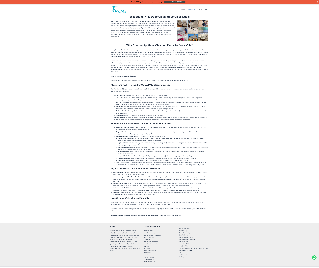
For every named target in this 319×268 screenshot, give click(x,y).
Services (190, 9)
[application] (194, 9)
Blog (206, 9)
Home (183, 9)
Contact (200, 9)
